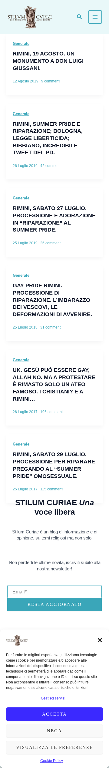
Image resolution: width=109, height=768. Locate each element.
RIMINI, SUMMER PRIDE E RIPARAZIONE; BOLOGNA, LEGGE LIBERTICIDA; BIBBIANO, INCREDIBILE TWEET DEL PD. (48, 138)
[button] (100, 640)
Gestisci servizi (53, 698)
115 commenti (51, 489)
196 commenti (52, 412)
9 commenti (50, 81)
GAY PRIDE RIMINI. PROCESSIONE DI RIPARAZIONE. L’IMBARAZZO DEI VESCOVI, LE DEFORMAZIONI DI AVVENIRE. (52, 299)
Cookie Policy (51, 761)
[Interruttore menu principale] (95, 17)
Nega (54, 730)
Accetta (54, 714)
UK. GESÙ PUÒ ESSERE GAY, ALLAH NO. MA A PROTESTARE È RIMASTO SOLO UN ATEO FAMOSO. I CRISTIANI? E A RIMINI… (54, 384)
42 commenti (50, 166)
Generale (21, 43)
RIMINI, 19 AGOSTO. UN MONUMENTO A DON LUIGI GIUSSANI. (48, 60)
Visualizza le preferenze (54, 747)
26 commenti (50, 243)
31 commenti (50, 327)
